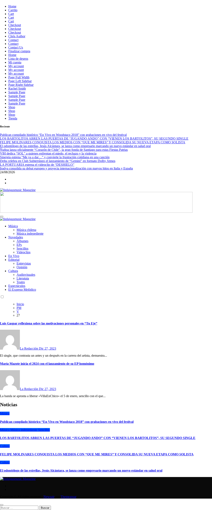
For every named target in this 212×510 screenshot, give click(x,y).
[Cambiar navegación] (1, 216)
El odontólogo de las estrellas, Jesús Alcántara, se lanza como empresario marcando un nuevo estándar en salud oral (81, 470)
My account (16, 66)
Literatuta (23, 278)
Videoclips (23, 252)
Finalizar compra (19, 51)
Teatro (21, 282)
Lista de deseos (18, 58)
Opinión (22, 267)
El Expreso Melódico (22, 289)
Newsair (48, 496)
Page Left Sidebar (20, 81)
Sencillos (22, 248)
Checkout (14, 25)
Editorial (13, 259)
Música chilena (26, 230)
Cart (11, 14)
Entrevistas (24, 263)
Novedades (15, 237)
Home (12, 6)
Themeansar (68, 496)
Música (13, 226)
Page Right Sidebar (21, 85)
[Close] (1, 504)
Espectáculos (16, 286)
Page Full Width (18, 77)
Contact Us (15, 47)
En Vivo (13, 256)
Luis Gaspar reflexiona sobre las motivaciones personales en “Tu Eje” (48, 323)
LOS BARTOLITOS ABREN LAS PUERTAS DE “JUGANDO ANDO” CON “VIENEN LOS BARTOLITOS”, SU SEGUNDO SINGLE (97, 438)
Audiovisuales (26, 274)
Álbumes (22, 241)
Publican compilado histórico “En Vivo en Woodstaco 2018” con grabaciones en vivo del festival (67, 421)
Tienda (12, 118)
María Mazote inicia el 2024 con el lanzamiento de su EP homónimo (47, 363)
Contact (13, 40)
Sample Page (16, 92)
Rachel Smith (17, 88)
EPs (19, 244)
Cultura (13, 271)
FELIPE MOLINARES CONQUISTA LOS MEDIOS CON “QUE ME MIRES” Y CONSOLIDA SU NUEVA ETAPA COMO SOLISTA (97, 454)
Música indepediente (30, 233)
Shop (11, 107)
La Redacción (29, 348)
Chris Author (16, 36)
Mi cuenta (14, 62)
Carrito (12, 10)
